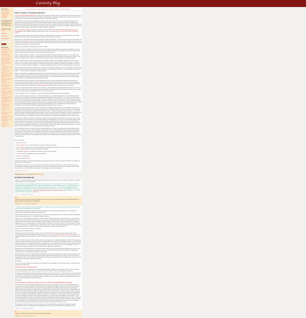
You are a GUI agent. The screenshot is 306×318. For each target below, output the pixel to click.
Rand (3, 29)
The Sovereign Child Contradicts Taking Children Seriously (7, 88)
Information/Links (5, 38)
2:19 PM (19, 194)
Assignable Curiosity (5, 71)
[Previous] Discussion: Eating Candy (35, 9)
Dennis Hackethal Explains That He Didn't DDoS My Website (6, 63)
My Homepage (5, 15)
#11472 (36, 203)
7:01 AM (23, 203)
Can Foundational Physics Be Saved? (26, 15)
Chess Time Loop (5, 123)
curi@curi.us (7, 10)
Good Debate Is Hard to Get (7, 56)
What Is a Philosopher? (6, 114)
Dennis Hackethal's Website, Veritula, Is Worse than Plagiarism (7, 76)
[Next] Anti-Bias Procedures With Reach (60, 9)
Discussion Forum (5, 13)
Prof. (16, 197)
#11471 (32, 194)
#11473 (32, 308)
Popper (7, 29)
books (27, 41)
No (15, 311)
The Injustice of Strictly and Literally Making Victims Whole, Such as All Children (7, 97)
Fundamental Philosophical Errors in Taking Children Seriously (6, 101)
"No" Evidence (4, 121)
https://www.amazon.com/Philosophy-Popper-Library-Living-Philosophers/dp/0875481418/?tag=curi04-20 (43, 282)
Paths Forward (26, 29)
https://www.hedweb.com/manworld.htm (26, 267)
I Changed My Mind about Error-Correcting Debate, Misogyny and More (6, 59)
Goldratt (3, 30)
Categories (4, 33)
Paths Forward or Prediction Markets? (30, 13)
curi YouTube (4, 16)
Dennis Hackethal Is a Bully (7, 73)
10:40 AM (20, 308)
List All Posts (4, 36)
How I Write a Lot (5, 65)
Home (47, 9)
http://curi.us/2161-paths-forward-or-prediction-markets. (48, 190)
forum (26, 174)
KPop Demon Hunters (6, 70)
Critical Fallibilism (5, 12)
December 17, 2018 (25, 170)
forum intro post (39, 174)
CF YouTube (4, 17)
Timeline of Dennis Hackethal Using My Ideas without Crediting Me (7, 79)
